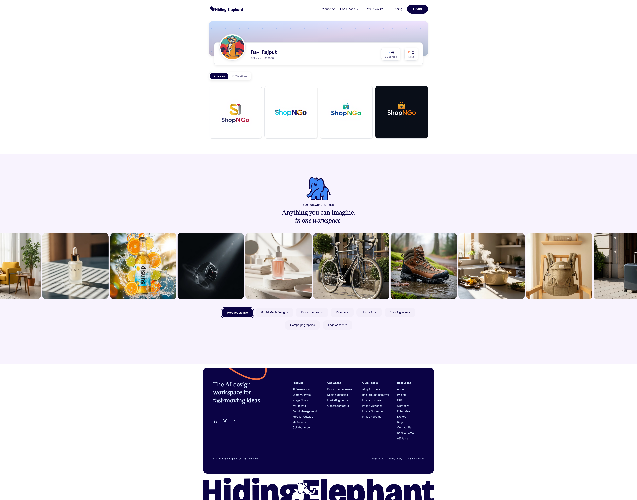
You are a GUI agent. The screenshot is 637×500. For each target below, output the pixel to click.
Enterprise (403, 411)
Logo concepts (337, 325)
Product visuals (237, 312)
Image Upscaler (372, 400)
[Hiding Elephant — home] (226, 9)
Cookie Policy (377, 458)
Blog (400, 422)
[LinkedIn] (216, 421)
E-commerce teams (339, 389)
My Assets (299, 422)
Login (417, 9)
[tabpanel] (318, 113)
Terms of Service (415, 458)
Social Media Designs (274, 312)
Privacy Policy (395, 458)
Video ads (342, 312)
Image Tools (300, 400)
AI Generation (301, 389)
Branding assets (400, 312)
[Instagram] (233, 421)
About (401, 389)
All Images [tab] (219, 76)
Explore (401, 416)
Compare (403, 406)
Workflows (299, 406)
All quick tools (371, 389)
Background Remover (375, 395)
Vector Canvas (301, 395)
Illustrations (369, 312)
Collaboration (301, 427)
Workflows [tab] (241, 76)
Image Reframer (372, 416)
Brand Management (304, 411)
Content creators (338, 406)
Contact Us (404, 427)
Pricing (397, 9)
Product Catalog (302, 416)
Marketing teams (338, 400)
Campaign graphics (302, 325)
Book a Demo (405, 433)
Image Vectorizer (372, 406)
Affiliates (402, 438)
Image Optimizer (372, 411)
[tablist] (230, 76)
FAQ (399, 400)
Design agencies (337, 395)
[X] (225, 421)
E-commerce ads (312, 312)
